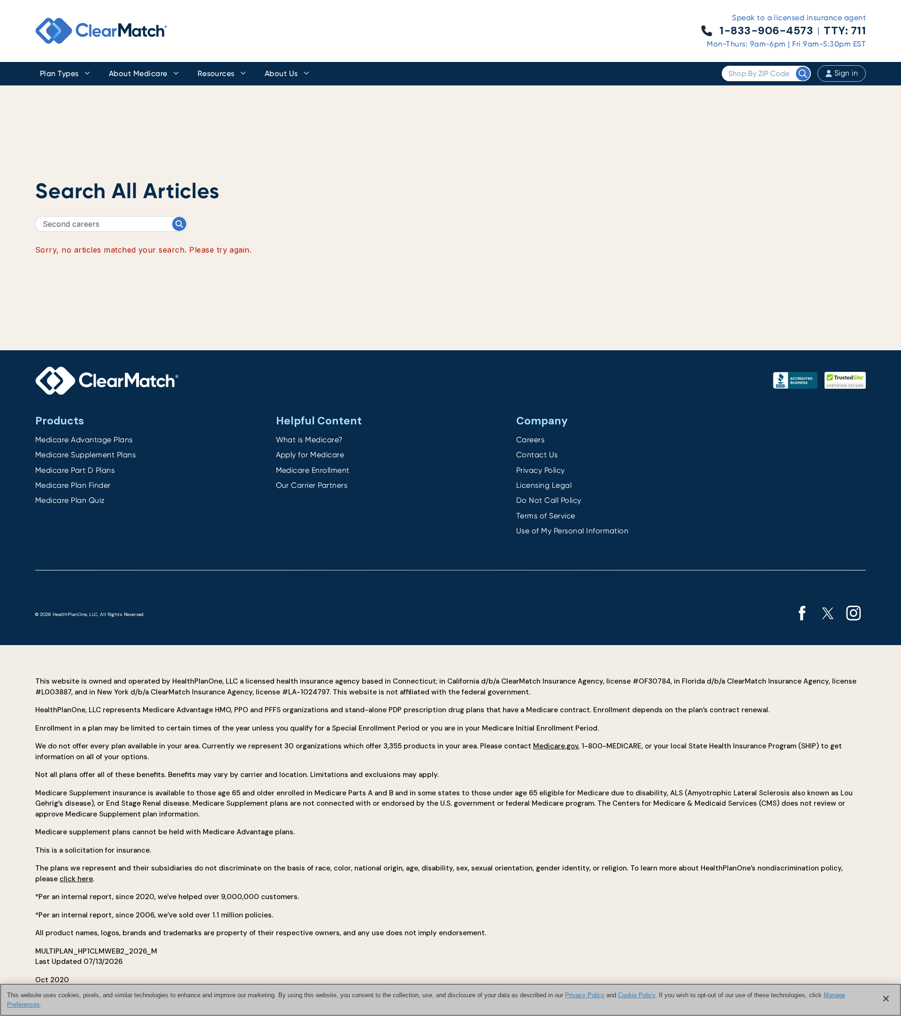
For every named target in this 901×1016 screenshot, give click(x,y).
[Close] (886, 998)
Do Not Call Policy (548, 500)
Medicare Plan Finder (73, 485)
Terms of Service (545, 515)
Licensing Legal (544, 485)
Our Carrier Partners (312, 485)
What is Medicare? (309, 439)
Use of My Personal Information (572, 530)
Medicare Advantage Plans (84, 439)
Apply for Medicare (310, 454)
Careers (530, 439)
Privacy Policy (540, 470)
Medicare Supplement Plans (85, 454)
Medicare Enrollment (313, 470)
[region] (450, 1000)
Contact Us (537, 454)
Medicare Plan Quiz (70, 500)
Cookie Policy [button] (636, 995)
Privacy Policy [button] (584, 995)
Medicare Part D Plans (75, 470)
